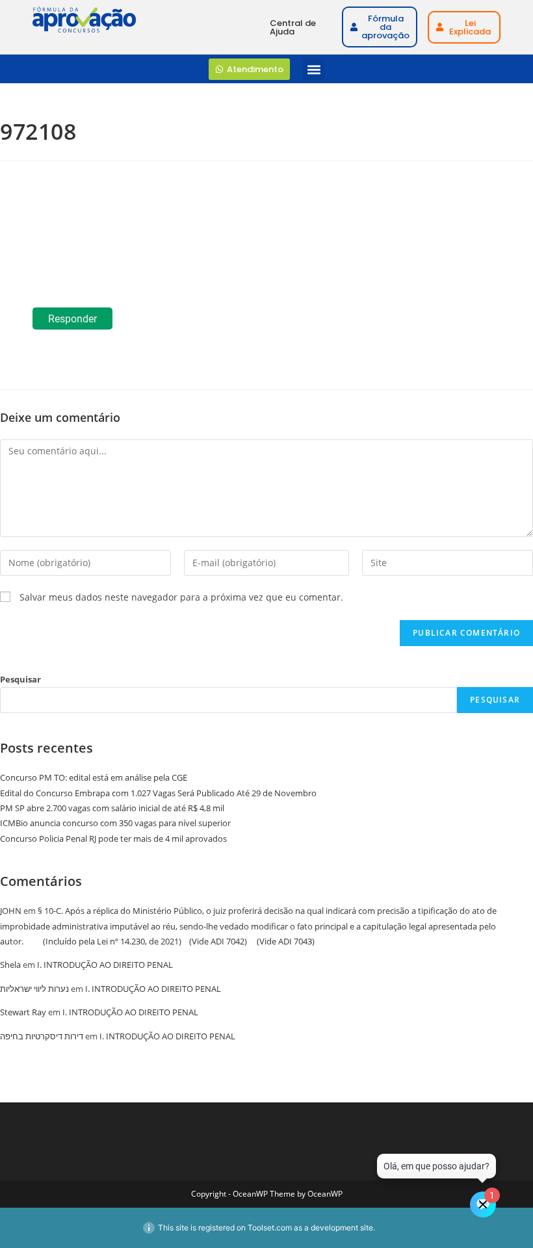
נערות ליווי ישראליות (34, 988)
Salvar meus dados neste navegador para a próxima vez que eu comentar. (181, 597)
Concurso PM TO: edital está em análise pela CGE (93, 777)
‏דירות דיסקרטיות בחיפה (41, 1036)
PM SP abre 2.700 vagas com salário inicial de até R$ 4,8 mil (112, 808)
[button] (313, 69)
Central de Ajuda (293, 27)
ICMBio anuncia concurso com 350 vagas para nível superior (115, 823)
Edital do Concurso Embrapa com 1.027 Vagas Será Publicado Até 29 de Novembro (158, 793)
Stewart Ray (23, 1012)
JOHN (10, 910)
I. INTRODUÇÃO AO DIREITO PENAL (105, 964)
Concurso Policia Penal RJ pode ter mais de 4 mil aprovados (113, 838)
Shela (10, 964)
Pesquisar (20, 679)
